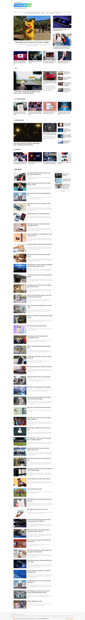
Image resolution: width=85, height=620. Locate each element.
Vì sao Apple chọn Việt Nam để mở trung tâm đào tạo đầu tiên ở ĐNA (61, 47)
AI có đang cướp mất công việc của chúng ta (66, 180)
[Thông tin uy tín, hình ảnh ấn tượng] (23, 8)
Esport (43, 13)
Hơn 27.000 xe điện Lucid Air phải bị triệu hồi (67, 78)
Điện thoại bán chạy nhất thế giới (36, 326)
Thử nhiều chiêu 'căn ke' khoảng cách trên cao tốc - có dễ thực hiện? (27, 92)
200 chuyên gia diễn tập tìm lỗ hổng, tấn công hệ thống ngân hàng (35, 113)
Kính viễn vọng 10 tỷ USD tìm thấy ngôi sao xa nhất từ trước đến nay (26, 144)
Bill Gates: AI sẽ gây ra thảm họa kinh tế (38, 407)
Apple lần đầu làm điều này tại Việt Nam (38, 377)
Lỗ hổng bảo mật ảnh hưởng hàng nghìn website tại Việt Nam (64, 113)
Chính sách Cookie (43, 618)
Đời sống (52, 13)
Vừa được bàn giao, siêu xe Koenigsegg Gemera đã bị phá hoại (49, 83)
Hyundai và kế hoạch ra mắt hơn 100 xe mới (67, 72)
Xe (25, 13)
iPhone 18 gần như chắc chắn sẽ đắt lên (38, 478)
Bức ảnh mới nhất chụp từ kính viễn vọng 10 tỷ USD (67, 124)
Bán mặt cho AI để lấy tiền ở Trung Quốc (39, 387)
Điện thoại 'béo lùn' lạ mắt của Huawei (38, 213)
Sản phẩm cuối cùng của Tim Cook (37, 509)
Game (47, 13)
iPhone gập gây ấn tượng (34, 601)
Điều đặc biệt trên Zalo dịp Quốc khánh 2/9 (39, 244)
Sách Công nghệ (56, 172)
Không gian (37, 13)
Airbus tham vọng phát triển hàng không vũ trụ (67, 141)
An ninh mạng (30, 13)
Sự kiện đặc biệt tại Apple (34, 489)
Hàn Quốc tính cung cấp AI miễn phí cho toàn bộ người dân (20, 63)
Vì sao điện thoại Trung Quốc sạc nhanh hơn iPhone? (61, 30)
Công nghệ (57, 13)
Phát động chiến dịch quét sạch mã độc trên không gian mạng (20, 113)
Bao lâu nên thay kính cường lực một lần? (39, 366)
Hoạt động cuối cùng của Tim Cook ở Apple (32, 42)
